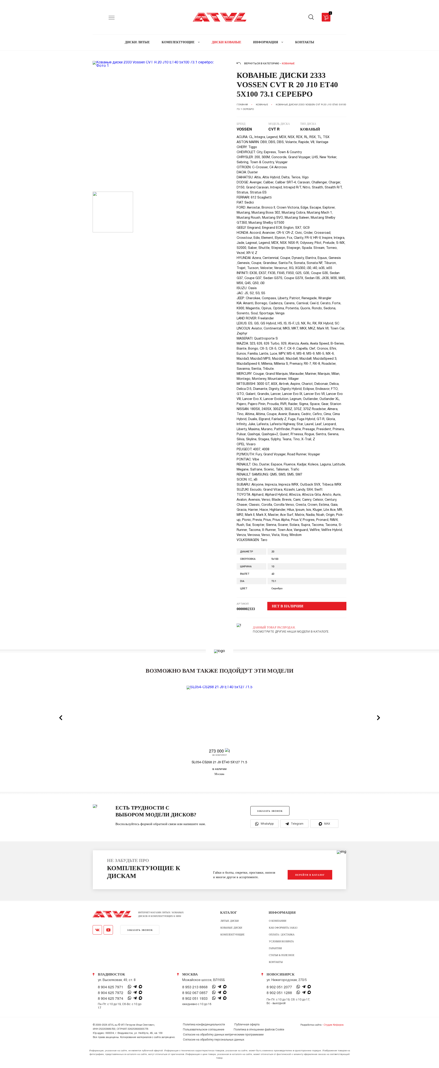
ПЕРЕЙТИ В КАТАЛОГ (310, 874)
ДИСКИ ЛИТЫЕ (137, 42)
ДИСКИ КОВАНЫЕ (226, 42)
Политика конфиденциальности (204, 1024)
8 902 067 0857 (195, 992)
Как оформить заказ (283, 927)
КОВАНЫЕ (262, 105)
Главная (242, 105)
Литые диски (229, 920)
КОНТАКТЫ (304, 42)
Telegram (297, 824)
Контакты (276, 962)
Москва (190, 974)
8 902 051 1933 (195, 998)
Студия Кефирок (334, 1025)
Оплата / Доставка (281, 934)
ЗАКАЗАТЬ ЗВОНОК (270, 811)
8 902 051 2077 (279, 987)
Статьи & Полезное (281, 955)
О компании (277, 920)
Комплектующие (232, 934)
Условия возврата (281, 941)
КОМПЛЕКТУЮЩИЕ (178, 42)
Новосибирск (280, 974)
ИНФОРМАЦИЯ (266, 42)
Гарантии (275, 948)
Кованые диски (231, 927)
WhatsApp (267, 824)
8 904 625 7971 (110, 987)
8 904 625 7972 (110, 992)
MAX (327, 824)
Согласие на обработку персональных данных (213, 1039)
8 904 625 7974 (110, 998)
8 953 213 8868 (195, 987)
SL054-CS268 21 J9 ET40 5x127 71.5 (219, 762)
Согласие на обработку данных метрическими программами (223, 1034)
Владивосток (111, 974)
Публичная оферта (247, 1024)
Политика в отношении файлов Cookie (259, 1029)
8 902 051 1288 (279, 992)
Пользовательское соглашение (203, 1029)
